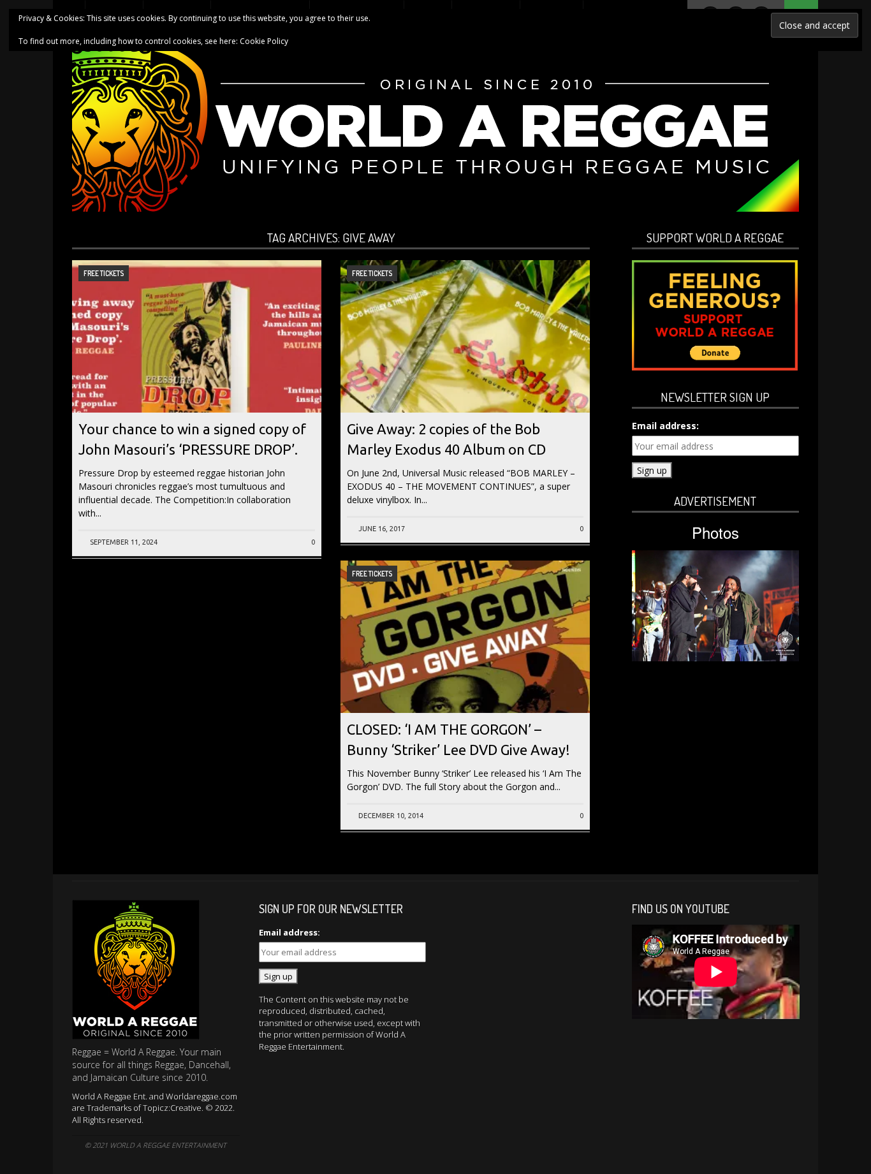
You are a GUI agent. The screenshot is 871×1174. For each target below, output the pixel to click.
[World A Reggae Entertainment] (435, 130)
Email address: (665, 426)
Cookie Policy (264, 41)
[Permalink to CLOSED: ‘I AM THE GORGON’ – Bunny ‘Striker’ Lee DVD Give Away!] (465, 674)
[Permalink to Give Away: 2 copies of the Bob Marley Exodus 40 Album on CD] (465, 373)
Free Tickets (104, 273)
